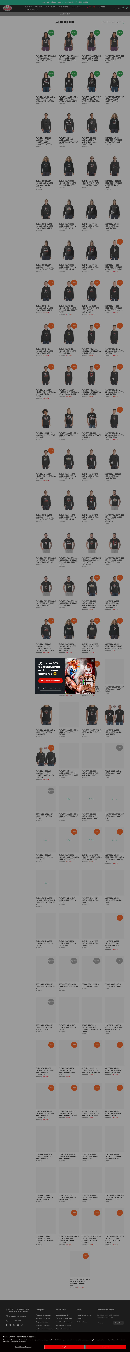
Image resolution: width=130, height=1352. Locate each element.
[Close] (92, 660)
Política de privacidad (18, 1342)
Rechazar (105, 1347)
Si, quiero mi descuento (50, 681)
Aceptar (64, 1347)
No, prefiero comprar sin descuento (50, 688)
